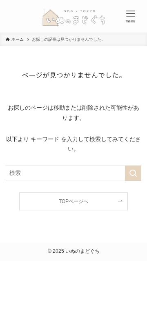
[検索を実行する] (133, 173)
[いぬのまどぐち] (73, 16)
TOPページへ (73, 201)
